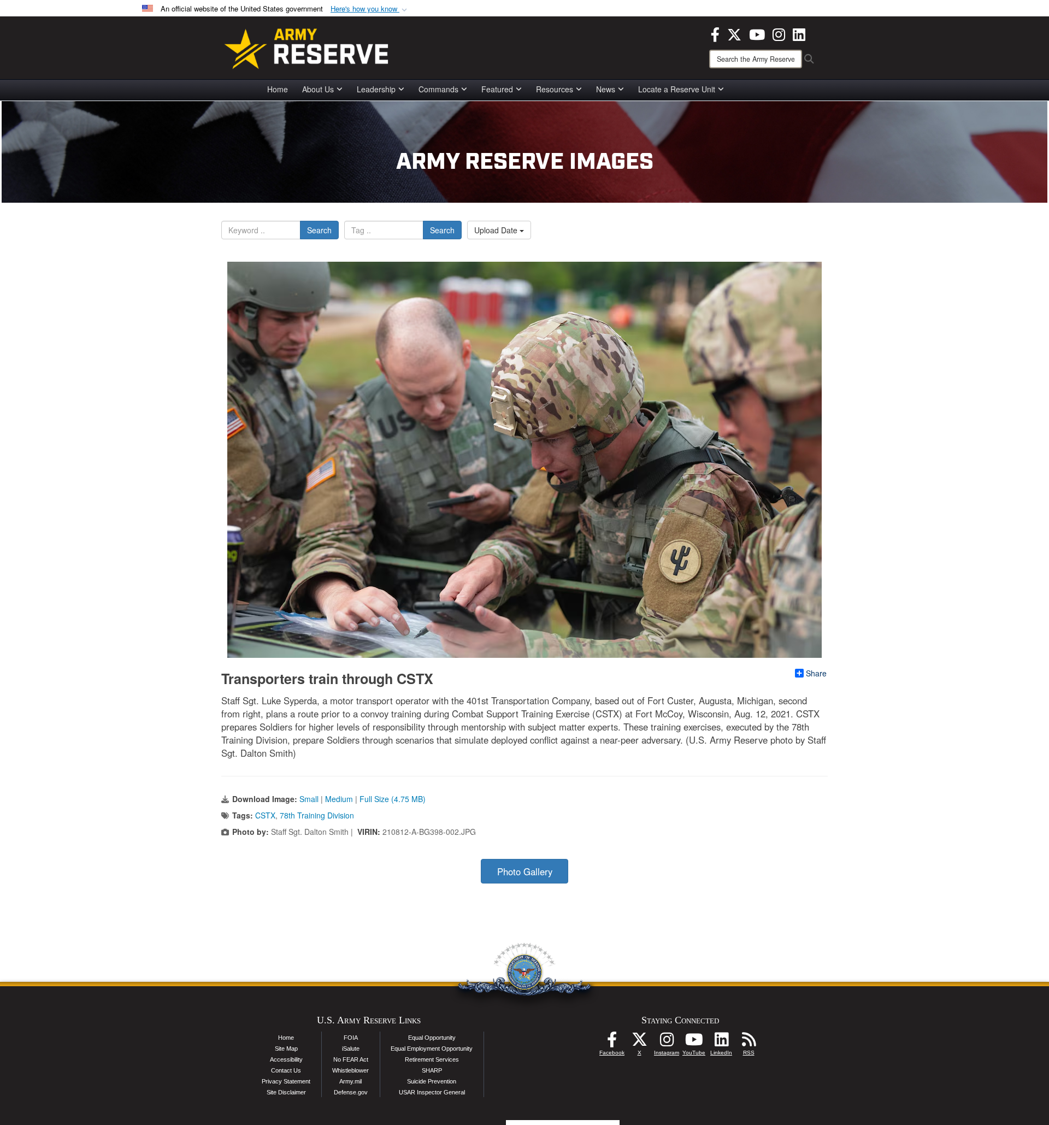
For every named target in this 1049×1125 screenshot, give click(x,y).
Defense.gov (351, 1092)
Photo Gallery (524, 871)
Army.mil (350, 1081)
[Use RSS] (748, 1042)
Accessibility (286, 1059)
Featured (497, 89)
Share (816, 673)
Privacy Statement (286, 1081)
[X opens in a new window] (734, 33)
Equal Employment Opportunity (432, 1048)
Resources (554, 89)
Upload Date (497, 230)
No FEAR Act (350, 1059)
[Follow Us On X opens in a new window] (639, 1042)
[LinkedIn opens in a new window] (799, 33)
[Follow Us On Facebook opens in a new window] (612, 1042)
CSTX (265, 815)
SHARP (432, 1070)
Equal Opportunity (432, 1037)
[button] (370, 9)
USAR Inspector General (432, 1092)
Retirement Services (432, 1059)
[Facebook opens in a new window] (715, 33)
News (605, 89)
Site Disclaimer (286, 1092)
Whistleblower (350, 1070)
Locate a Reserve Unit (676, 89)
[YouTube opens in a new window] (757, 33)
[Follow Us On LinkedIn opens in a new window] (721, 1042)
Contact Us (286, 1070)
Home (277, 89)
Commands (438, 89)
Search (319, 230)
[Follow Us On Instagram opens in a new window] (666, 1042)
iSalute (351, 1048)
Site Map (286, 1048)
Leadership (376, 89)
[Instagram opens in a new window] (779, 33)
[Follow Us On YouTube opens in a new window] (694, 1042)
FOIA (351, 1037)
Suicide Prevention (431, 1081)
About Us (318, 89)
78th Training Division (317, 815)
